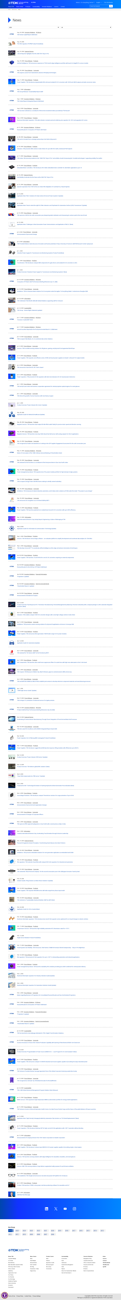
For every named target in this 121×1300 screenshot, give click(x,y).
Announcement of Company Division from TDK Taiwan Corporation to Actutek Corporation (41, 1137)
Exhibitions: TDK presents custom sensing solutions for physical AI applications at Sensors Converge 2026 (45, 624)
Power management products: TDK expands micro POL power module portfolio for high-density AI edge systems (47, 472)
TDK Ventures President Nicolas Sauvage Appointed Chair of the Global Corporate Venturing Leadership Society (47, 1071)
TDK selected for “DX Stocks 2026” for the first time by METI (33, 653)
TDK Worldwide (108, 2)
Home (9, 9)
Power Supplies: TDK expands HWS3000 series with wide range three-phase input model (41, 890)
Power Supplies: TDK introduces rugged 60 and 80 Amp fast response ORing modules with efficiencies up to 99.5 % (47, 748)
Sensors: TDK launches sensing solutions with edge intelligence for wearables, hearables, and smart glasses (46, 1157)
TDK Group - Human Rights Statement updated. (29, 310)
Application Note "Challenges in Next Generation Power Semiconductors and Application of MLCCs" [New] (45, 224)
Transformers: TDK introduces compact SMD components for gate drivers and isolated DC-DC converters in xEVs (47, 263)
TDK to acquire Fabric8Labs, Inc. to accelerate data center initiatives (35, 339)
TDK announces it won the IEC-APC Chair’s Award (30, 367)
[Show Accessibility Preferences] (5, 1295)
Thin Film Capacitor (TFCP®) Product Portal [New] (30, 44)
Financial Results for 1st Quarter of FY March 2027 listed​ (31, 129)
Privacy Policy (19, 1296)
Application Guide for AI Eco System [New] (28, 909)
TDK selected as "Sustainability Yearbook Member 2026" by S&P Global (36, 900)
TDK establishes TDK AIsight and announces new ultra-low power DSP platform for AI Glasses (42, 1176)
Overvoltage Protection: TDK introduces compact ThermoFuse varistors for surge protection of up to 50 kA (45, 795)
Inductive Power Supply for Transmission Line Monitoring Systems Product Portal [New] (40, 253)
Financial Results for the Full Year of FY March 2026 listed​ (32, 567)
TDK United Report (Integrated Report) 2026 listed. (30, 101)
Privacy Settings (37, 1296)
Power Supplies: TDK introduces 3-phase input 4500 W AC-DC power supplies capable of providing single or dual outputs (49, 1147)
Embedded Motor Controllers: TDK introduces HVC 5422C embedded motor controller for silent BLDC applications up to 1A (49, 167)
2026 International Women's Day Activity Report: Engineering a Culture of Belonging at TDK (41, 519)
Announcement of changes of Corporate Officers (30, 814)
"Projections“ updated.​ (23, 576)
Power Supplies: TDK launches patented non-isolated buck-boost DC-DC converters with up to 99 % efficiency (46, 510)
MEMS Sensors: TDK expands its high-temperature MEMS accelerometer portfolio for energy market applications (47, 1099)
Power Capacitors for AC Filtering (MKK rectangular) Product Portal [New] (36, 738)
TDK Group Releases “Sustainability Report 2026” (30, 91)
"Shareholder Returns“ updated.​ (25, 586)
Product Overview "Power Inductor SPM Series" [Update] (32, 757)
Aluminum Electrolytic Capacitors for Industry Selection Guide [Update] (36, 976)
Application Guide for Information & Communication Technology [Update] (36, 528)
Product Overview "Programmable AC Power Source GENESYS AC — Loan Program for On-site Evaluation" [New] (47, 1051)
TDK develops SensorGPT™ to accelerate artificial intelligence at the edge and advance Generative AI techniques (47, 548)
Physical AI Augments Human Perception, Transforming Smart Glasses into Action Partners (41, 843)
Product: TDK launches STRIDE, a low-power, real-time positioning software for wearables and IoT (43, 1185)
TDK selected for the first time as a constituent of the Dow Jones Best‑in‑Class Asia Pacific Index (42, 462)
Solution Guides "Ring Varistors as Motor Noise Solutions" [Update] (35, 880)
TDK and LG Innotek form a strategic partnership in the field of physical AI (36, 139)
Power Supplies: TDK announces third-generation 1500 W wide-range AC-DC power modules (42, 634)
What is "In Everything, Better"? (85, 2)
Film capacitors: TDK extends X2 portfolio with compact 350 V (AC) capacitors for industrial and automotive (45, 862)
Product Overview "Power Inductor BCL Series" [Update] (32, 405)
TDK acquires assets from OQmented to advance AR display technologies (36, 72)
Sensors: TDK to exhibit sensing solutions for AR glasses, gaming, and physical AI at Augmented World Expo (46, 348)
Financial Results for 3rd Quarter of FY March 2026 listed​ (32, 1004)
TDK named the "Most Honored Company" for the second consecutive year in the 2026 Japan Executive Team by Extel (48, 871)
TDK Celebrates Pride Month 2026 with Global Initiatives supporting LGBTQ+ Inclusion (40, 301)
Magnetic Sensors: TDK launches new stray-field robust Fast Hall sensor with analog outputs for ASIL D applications (48, 434)
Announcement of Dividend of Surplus (27, 595)
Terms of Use (11, 1296)
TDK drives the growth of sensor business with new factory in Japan (35, 396)
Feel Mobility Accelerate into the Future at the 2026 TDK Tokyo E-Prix (35, 177)
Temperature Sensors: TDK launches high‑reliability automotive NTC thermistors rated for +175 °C (43, 928)
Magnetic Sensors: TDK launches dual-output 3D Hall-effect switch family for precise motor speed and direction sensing (49, 424)
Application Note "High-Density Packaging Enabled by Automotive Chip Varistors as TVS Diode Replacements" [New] (48, 1118)
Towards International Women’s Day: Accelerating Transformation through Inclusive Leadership (42, 833)
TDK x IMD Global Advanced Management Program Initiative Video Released (37, 1090)
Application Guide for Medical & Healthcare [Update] (31, 414)
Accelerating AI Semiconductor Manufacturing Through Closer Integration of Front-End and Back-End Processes (47, 719)
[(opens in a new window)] (11, 46)
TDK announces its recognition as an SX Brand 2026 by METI (33, 500)
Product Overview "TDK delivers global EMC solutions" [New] (33, 766)
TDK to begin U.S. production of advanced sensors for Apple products (35, 700)
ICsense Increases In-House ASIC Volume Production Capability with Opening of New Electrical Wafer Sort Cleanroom (48, 1042)
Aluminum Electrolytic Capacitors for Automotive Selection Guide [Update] (36, 985)
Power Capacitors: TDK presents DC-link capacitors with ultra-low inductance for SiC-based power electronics (46, 377)
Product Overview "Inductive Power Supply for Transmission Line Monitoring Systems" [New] (42, 272)
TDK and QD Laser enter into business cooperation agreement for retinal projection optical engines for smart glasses (48, 386)
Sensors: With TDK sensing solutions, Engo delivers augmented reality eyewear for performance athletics (45, 1166)
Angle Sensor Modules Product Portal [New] (28, 937)
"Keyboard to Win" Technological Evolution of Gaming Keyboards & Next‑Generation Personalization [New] (45, 785)
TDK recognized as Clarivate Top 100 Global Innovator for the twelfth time (36, 1080)
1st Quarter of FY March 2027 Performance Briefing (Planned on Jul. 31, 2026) (37, 282)
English (98, 2)
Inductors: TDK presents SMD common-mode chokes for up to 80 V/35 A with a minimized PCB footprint (44, 148)
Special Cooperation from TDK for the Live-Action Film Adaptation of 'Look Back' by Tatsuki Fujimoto (43, 186)
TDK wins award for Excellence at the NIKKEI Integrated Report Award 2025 (37, 729)
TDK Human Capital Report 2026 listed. (27, 34)
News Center (14, 9)
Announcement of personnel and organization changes (32, 805)
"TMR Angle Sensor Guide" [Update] (26, 690)
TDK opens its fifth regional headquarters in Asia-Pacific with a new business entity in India (41, 824)
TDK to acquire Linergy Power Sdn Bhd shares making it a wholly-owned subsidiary (39, 481)
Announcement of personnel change (27, 234)
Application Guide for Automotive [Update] (28, 643)
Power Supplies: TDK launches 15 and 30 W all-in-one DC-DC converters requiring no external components (45, 557)
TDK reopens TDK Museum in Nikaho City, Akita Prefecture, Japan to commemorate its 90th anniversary (44, 672)
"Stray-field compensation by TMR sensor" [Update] (31, 776)
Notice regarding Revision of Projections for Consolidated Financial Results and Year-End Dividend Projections (46, 995)
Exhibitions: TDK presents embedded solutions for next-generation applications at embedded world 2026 (45, 852)
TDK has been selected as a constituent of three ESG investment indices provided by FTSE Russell (43, 110)
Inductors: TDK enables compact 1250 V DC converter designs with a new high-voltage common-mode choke (46, 615)
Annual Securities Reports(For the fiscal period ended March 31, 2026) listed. (37, 329)
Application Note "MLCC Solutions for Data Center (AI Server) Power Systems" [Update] (40, 196)
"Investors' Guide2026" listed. (25, 320)
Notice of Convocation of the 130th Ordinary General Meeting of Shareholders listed (39, 453)
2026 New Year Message (23, 1195)
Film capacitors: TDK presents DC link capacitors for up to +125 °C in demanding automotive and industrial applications (48, 957)
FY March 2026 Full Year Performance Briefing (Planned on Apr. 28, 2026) (36, 710)
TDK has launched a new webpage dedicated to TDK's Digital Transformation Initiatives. (40, 1033)
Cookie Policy (28, 1296)
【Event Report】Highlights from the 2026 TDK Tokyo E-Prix (33, 53)
